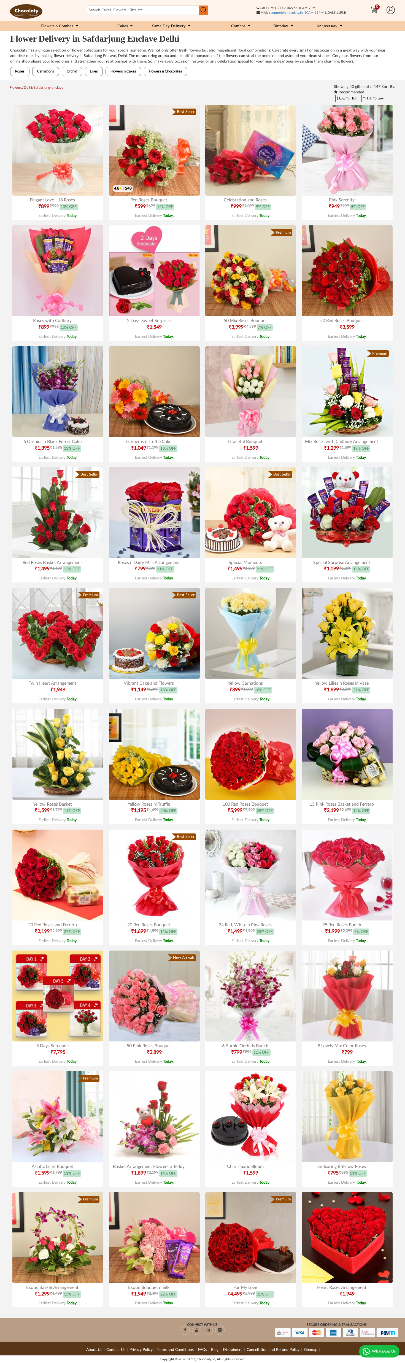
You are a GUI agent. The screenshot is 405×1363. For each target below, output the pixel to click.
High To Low (374, 98)
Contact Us (115, 1350)
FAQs (202, 1350)
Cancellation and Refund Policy (273, 1350)
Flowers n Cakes (123, 71)
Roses (20, 71)
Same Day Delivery (169, 26)
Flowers (16, 88)
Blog (215, 1350)
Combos (238, 26)
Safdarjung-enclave (48, 88)
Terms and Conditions (175, 1350)
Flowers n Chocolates (165, 71)
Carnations (45, 71)
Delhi (28, 88)
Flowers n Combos (57, 26)
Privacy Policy (141, 1350)
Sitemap (310, 1350)
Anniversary (326, 26)
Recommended (350, 92)
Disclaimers (233, 1350)
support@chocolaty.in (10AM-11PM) (297, 12)
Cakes (122, 26)
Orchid (72, 71)
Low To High (347, 98)
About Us (94, 1350)
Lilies (94, 71)
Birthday (280, 26)
